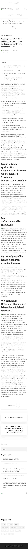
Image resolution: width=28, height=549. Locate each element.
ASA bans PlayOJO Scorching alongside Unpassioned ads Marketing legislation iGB (15, 485)
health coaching (14, 527)
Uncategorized (9, 20)
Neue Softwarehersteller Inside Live (12, 70)
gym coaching (5, 527)
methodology (5, 530)
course (3, 524)
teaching (11, 533)
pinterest (18, 530)
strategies (4, 533)
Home (2, 20)
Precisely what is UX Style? (11, 459)
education (10, 524)
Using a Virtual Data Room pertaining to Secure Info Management (14, 470)
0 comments (5, 52)
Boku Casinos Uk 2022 (9, 464)
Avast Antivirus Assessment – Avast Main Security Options (13, 477)
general (16, 524)
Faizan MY (6, 50)
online (12, 530)
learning (22, 527)
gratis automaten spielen (13, 90)
